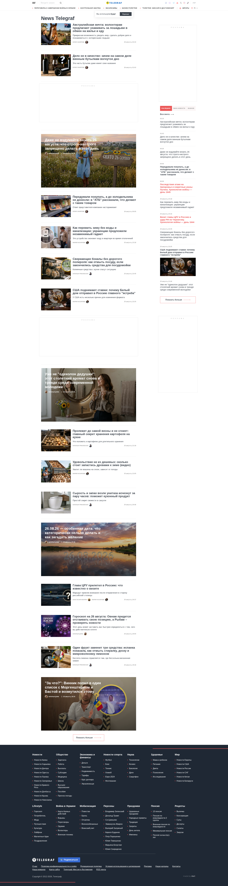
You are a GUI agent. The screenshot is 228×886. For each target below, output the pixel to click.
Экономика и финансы (87, 756)
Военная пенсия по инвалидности (161, 825)
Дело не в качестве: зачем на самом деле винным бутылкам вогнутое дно (102, 57)
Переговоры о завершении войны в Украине (55, 8)
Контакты (176, 866)
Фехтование (110, 781)
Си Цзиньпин (111, 820)
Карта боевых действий (64, 812)
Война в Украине (66, 806)
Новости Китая (183, 777)
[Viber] (170, 3)
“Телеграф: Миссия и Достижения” (158, 8)
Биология (133, 768)
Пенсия (155, 806)
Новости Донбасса (42, 792)
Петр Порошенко (112, 836)
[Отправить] (60, 3)
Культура (38, 828)
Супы (179, 820)
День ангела (134, 830)
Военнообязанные (90, 824)
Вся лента (165, 114)
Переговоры (63, 822)
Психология (158, 773)
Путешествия (40, 824)
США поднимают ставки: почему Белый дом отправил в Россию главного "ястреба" (104, 292)
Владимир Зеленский (114, 811)
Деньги (85, 763)
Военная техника (65, 835)
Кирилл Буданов (112, 832)
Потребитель (39, 816)
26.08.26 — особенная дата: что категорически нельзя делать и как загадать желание (72, 533)
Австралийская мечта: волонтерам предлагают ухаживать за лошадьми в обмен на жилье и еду (100, 28)
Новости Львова (41, 777)
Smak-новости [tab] (179, 108)
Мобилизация (88, 806)
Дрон (131, 773)
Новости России (184, 768)
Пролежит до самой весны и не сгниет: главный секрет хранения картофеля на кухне (101, 434)
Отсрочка (86, 820)
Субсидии (62, 773)
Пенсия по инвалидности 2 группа (160, 818)
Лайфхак (38, 832)
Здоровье (157, 754)
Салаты (180, 828)
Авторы (185, 8)
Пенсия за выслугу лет (161, 836)
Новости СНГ (182, 773)
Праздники (133, 806)
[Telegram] (174, 3)
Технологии (134, 760)
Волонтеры (63, 830)
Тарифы (85, 775)
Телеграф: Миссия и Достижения (78, 870)
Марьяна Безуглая (113, 845)
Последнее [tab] (166, 108)
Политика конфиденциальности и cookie (59, 866)
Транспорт (86, 767)
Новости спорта (113, 754)
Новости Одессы (41, 773)
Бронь (84, 816)
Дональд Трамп (112, 816)
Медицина (62, 777)
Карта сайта (54, 870)
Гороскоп (38, 811)
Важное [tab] (191, 108)
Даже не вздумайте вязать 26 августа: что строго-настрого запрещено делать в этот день (72, 144)
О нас (34, 866)
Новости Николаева (43, 800)
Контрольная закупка (90, 8)
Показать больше (84, 738)
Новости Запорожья (43, 781)
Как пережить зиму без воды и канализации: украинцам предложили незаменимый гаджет (100, 231)
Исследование (159, 777)
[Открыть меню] (34, 3)
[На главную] (114, 3)
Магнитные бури (41, 836)
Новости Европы (184, 760)
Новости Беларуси (185, 781)
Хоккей (108, 773)
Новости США (183, 764)
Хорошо (125, 14)
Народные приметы (138, 818)
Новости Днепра (41, 768)
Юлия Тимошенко (113, 841)
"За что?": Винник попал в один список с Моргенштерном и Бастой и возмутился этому (73, 687)
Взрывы (61, 818)
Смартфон (133, 777)
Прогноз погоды (65, 796)
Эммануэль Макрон (114, 824)
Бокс (107, 764)
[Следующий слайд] (197, 8)
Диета (155, 768)
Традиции (133, 822)
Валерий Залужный (114, 828)
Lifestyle (37, 806)
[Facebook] (166, 3)
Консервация (182, 816)
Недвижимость (88, 771)
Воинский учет (88, 828)
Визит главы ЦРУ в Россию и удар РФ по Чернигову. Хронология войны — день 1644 (177, 219)
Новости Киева (40, 760)
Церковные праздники (134, 812)
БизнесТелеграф (129, 8)
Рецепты (180, 806)
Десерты (180, 824)
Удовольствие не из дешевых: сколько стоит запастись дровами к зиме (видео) (102, 463)
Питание (156, 764)
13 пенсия (157, 811)
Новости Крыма (41, 796)
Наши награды (162, 866)
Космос (132, 764)
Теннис (108, 768)
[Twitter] (181, 2)
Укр (194, 3)
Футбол (108, 760)
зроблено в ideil (189, 876)
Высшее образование (63, 786)
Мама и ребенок (160, 760)
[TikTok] (188, 3)
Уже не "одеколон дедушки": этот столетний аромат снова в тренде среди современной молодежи (72, 380)
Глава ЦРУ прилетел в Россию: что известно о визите (98, 587)
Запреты (133, 826)
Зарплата (62, 760)
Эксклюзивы (111, 8)
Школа (61, 781)
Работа (61, 764)
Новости (37, 754)
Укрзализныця (88, 784)
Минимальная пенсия (162, 831)
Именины (133, 835)
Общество (62, 754)
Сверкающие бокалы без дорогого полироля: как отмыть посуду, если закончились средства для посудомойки (102, 262)
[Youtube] (177, 3)
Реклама (148, 866)
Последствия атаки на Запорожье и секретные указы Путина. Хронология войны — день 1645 (176, 188)
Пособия (62, 792)
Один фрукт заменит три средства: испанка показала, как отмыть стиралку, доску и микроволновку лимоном (104, 650)
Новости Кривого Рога (41, 786)
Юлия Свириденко (113, 849)
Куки (113, 14)
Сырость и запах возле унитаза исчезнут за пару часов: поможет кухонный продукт (104, 495)
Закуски (180, 832)
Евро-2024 (110, 777)
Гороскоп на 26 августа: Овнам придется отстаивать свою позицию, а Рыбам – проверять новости (102, 619)
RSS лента (101, 870)
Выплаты (62, 768)
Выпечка (180, 811)
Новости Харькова (42, 764)
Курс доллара (88, 780)
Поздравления (40, 841)
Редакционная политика (91, 866)
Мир (177, 754)
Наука (130, 754)
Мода (36, 820)
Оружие (61, 826)
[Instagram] (184, 3)
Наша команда (38, 870)
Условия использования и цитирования (122, 866)
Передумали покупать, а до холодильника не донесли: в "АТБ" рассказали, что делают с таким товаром (104, 200)
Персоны (109, 806)
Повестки (86, 811)
